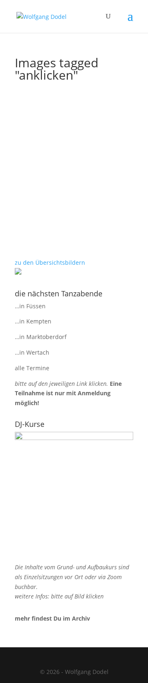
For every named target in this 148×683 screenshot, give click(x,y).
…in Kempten (33, 321)
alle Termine (32, 368)
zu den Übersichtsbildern (50, 262)
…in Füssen (30, 306)
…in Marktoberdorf (41, 337)
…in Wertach (32, 352)
